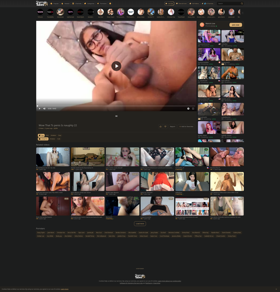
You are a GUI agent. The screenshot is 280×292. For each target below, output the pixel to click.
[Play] (116, 66)
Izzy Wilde (50, 236)
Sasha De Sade (143, 232)
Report (172, 126)
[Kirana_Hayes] (209, 129)
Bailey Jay (59, 236)
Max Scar (99, 232)
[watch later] (38, 149)
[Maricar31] (122, 208)
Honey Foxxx (232, 236)
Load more (140, 224)
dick (47, 135)
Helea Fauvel (144, 236)
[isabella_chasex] (232, 129)
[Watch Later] (110, 3)
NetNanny (149, 283)
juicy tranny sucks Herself (114, 168)
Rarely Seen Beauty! (112, 192)
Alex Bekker (68, 236)
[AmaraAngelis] (209, 111)
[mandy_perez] (232, 93)
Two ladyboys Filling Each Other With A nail (224, 192)
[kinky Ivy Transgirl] (157, 183)
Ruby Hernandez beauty (44, 217)
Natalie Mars (215, 232)
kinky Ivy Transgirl (146, 192)
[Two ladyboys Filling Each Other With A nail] (227, 183)
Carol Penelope (164, 236)
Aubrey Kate (237, 232)
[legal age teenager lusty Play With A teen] (53, 183)
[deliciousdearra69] (209, 93)
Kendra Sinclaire (121, 232)
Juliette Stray (121, 236)
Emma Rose (185, 232)
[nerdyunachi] (232, 56)
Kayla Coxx (153, 236)
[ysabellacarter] (232, 111)
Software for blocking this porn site (131, 283)
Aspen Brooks (187, 236)
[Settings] (188, 108)
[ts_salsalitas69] (209, 75)
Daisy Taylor (41, 232)
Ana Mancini (196, 232)
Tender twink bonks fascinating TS (82, 168)
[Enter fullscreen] (193, 108)
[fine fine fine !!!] (227, 159)
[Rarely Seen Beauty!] (122, 183)
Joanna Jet (90, 232)
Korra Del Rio (72, 232)
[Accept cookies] (276, 289)
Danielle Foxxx (132, 236)
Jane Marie (51, 232)
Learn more (64, 289)
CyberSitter (156, 283)
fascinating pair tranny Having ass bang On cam (86, 217)
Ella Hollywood (101, 236)
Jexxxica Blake (176, 236)
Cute (58, 139)
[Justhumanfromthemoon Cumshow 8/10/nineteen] (157, 159)
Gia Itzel (163, 232)
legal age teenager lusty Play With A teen (49, 192)
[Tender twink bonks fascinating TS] (87, 159)
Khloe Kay (205, 232)
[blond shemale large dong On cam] (192, 208)
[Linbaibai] (232, 38)
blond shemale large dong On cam (186, 217)
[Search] (242, 3)
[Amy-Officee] (232, 75)
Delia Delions (79, 236)
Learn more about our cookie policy (169, 281)
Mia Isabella (132, 232)
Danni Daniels (226, 232)
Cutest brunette (146, 217)
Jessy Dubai (154, 232)
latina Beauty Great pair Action (81, 192)
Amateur (52, 139)
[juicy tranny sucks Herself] (122, 159)
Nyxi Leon (81, 232)
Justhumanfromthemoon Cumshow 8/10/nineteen (157, 168)
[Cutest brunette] (157, 208)
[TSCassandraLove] (209, 38)
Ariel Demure (109, 232)
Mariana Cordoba (174, 232)
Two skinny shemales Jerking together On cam (225, 217)
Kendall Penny (90, 236)
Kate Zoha (112, 236)
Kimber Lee (40, 236)
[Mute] (44, 108)
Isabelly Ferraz (209, 236)
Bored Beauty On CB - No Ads (45, 168)
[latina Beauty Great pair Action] (87, 183)
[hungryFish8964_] (209, 56)
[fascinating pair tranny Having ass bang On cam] (87, 208)
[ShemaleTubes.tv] (41, 3)
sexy (59, 135)
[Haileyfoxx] (192, 183)
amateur (53, 135)
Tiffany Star (198, 236)
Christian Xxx (61, 232)
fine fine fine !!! (215, 168)
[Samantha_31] (192, 159)
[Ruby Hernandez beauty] (53, 208)
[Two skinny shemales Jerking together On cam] (227, 208)
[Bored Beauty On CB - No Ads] (53, 159)
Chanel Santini (220, 236)
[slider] (116, 106)
